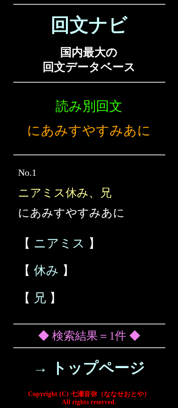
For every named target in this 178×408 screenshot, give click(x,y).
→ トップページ (89, 367)
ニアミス (59, 243)
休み (46, 270)
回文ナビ (89, 25)
